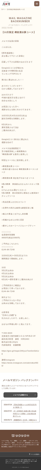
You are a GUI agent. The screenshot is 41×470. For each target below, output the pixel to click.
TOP (2, 9)
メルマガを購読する (20, 395)
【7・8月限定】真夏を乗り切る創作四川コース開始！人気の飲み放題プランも (24, 413)
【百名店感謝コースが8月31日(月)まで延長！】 (25, 406)
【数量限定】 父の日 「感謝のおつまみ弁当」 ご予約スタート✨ (25, 421)
